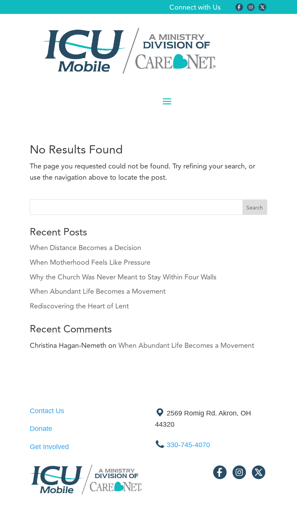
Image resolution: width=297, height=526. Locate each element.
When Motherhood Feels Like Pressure (90, 262)
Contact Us (47, 411)
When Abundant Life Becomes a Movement (98, 291)
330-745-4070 (188, 445)
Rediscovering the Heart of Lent (79, 306)
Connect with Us (195, 7)
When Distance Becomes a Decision (85, 247)
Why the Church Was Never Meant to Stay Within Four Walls (123, 277)
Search (254, 208)
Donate (41, 428)
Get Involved (49, 447)
